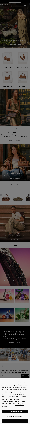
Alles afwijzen (15, 421)
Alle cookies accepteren (15, 411)
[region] (15, 401)
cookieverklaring (19, 405)
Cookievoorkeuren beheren (15, 416)
